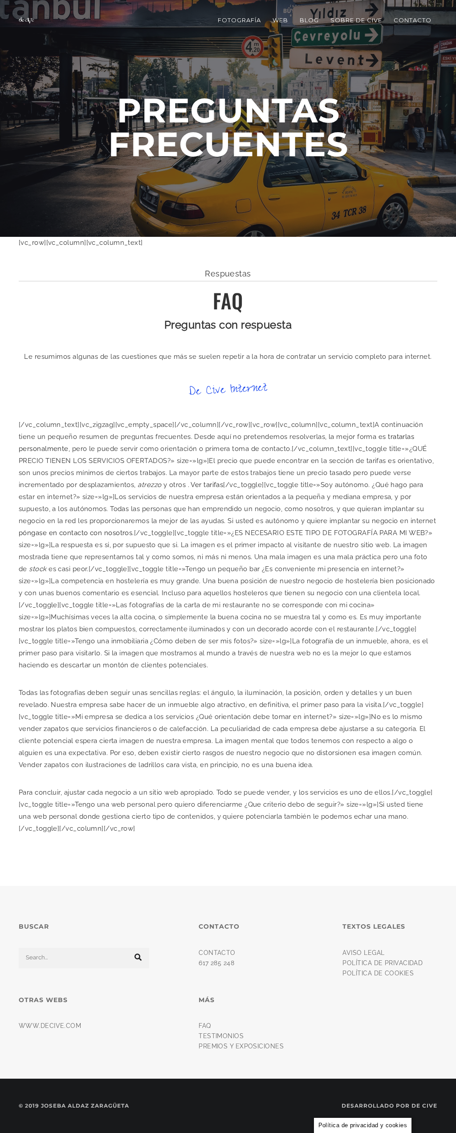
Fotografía (239, 20)
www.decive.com (50, 1025)
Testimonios (221, 1036)
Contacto (413, 20)
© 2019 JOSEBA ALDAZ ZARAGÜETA (74, 1105)
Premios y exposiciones (241, 1046)
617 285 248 (216, 963)
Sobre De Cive (356, 20)
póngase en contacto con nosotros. (76, 533)
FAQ (205, 1025)
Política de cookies (378, 973)
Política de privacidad (382, 963)
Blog (309, 20)
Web (280, 20)
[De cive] (26, 20)
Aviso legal (363, 952)
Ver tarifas (207, 485)
